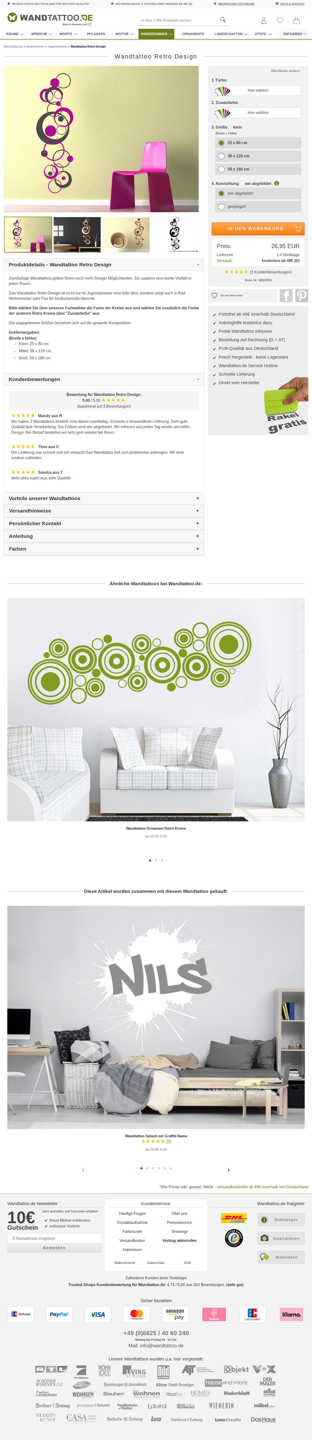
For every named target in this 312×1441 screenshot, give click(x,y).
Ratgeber (292, 34)
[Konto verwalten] (263, 20)
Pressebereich (179, 1222)
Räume (12, 34)
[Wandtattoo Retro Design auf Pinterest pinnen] (300, 295)
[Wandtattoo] (50, 18)
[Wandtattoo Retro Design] (101, 139)
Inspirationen (286, 1238)
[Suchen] (223, 20)
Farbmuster (132, 1231)
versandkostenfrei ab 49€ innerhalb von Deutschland (262, 1187)
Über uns (179, 1213)
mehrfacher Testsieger (236, 3)
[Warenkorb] (296, 20)
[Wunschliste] (280, 20)
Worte (65, 34)
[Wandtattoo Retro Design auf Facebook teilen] (285, 295)
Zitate (260, 34)
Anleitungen (286, 1220)
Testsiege (179, 1231)
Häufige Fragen (132, 1213)
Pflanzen (96, 34)
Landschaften (228, 34)
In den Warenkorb (256, 228)
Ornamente (193, 34)
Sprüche (39, 34)
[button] (150, 860)
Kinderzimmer (154, 34)
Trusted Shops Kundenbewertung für (116, 1285)
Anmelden (54, 1248)
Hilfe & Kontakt (292, 3)
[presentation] (84, 1170)
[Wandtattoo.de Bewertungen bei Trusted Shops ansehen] (234, 1246)
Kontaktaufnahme (132, 1222)
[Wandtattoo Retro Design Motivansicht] (77, 234)
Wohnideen (286, 1257)
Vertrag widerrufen (180, 1241)
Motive (122, 34)
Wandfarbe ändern (285, 71)
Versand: (224, 261)
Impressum (132, 1250)
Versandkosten (132, 1241)
